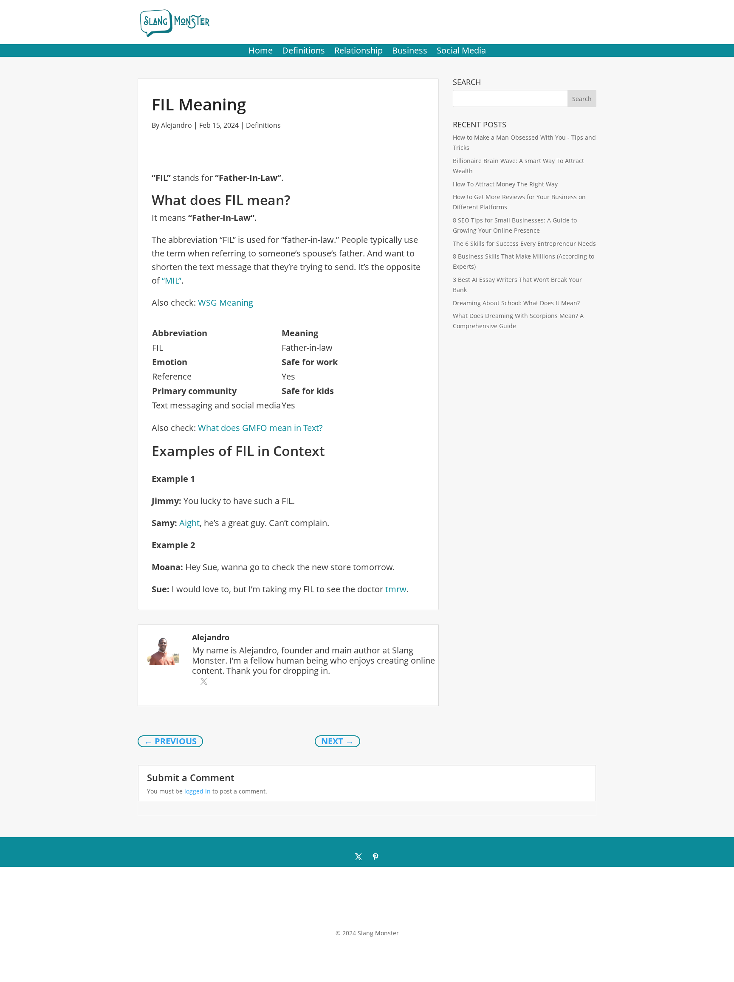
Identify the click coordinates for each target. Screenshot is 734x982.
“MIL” (171, 280)
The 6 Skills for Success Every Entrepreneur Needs (524, 243)
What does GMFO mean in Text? (260, 427)
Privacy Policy (402, 916)
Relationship (358, 52)
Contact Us (362, 916)
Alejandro (176, 125)
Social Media (461, 52)
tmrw (396, 589)
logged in (197, 791)
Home (260, 52)
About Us (326, 916)
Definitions (303, 52)
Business (409, 52)
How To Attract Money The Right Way (505, 184)
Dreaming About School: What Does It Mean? (516, 303)
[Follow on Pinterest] (375, 857)
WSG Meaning (225, 302)
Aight (189, 523)
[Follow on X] (358, 857)
